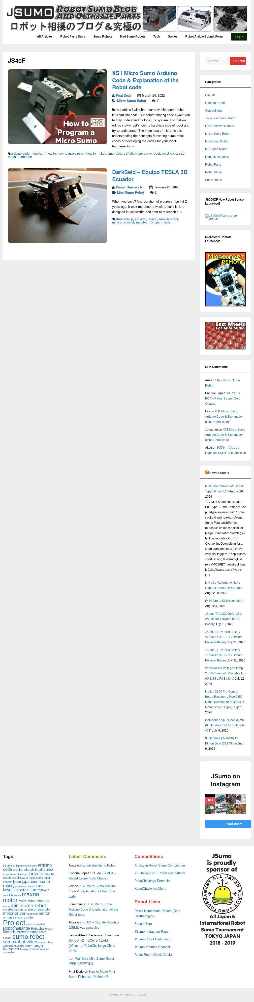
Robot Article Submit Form (204, 36)
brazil (39, 869)
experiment (9, 874)
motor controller (39, 909)
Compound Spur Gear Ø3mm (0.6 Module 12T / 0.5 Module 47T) (225, 725)
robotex (21, 931)
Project (156, 222)
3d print (7, 865)
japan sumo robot (23, 886)
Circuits (210, 95)
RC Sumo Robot (216, 149)
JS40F (128, 153)
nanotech (142, 222)
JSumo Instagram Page (151, 931)
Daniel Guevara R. (129, 187)
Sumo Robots (102, 36)
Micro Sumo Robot (131, 101)
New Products (219, 473)
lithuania (16, 895)
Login (239, 36)
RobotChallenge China (150, 888)
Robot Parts (213, 164)
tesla (166, 222)
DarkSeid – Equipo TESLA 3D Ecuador (150, 175)
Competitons (213, 110)
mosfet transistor (15, 909)
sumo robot (28, 936)
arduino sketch (23, 869)
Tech (156, 36)
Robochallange (16, 928)
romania (32, 932)
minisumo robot (123, 222)
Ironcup (7, 881)
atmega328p (124, 219)
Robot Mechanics (217, 157)
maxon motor (168, 219)
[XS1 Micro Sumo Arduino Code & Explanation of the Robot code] (57, 143)
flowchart (38, 153)
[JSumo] (127, 31)
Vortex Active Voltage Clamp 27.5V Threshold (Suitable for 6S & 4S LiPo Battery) (225, 673)
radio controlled (35, 924)
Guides (173, 36)
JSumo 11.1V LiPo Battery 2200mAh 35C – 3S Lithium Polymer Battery (223, 637)
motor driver (14, 913)
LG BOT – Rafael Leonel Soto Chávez (222, 398)
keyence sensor (17, 890)
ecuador (140, 219)
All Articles (45, 36)
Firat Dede (123, 95)
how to (51, 153)
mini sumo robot (28, 905)
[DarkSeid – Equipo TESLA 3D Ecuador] (57, 242)
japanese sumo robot (26, 883)
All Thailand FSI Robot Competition (159, 873)
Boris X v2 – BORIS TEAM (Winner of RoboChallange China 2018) (92, 946)
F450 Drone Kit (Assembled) (224, 601)
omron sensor (13, 917)
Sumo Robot (213, 180)
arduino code (20, 153)
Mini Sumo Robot (130, 192)
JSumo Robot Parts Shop (152, 939)
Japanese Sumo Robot (220, 118)
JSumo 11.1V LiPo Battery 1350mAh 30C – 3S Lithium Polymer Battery (223, 655)
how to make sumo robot (104, 153)
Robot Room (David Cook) (153, 955)
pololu (28, 917)
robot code (169, 153)
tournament (11, 949)
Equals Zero (143, 924)
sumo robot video (20, 941)
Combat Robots (215, 103)
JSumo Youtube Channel (152, 947)
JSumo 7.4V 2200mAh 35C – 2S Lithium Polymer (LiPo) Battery (224, 619)
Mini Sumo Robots (133, 36)
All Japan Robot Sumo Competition (159, 865)
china (48, 869)
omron (44, 913)
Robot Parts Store (73, 36)
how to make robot (71, 153)
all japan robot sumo (25, 865)
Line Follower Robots (219, 126)
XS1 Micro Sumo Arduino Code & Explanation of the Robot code (145, 80)
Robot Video (213, 172)
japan (17, 882)
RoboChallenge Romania (152, 881)
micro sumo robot (147, 153)
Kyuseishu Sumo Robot (99, 865)
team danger (34, 946)
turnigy (24, 949)
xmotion (26, 157)
